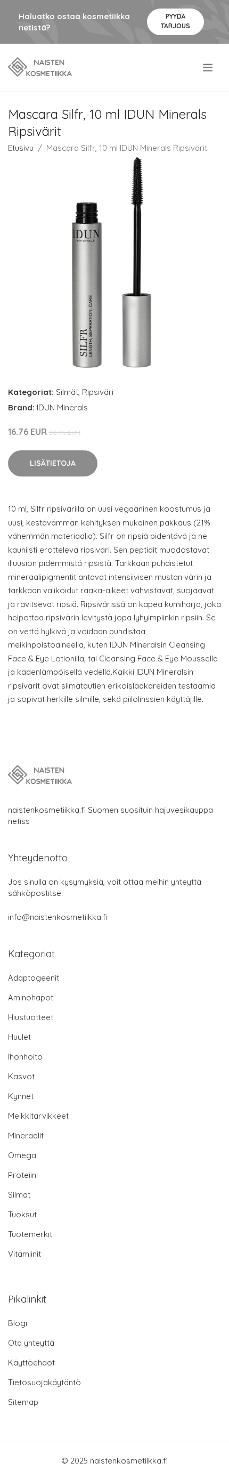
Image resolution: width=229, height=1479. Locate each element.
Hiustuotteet (30, 1017)
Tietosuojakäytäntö (44, 1382)
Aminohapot (30, 997)
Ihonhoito (25, 1057)
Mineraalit (26, 1135)
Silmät (67, 392)
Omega (22, 1155)
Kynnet (21, 1096)
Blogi (17, 1323)
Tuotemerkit (30, 1234)
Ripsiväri (97, 392)
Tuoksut (22, 1214)
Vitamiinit (24, 1254)
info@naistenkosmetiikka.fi (58, 917)
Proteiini (23, 1175)
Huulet (19, 1037)
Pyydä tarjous (175, 21)
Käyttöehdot (31, 1362)
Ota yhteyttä (31, 1343)
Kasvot (21, 1076)
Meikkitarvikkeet (38, 1116)
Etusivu (21, 148)
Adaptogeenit (33, 978)
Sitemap (23, 1402)
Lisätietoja (53, 463)
